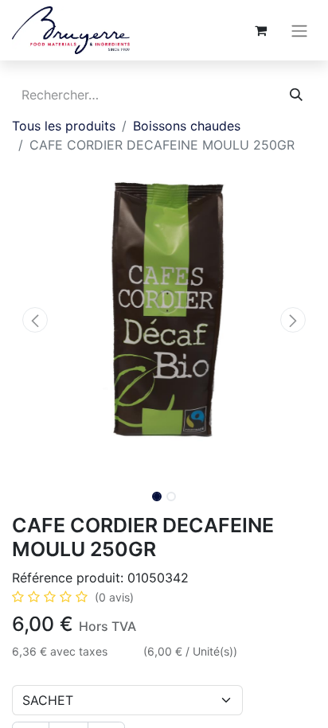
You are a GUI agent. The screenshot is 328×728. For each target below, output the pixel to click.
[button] (34, 320)
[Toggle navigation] (299, 30)
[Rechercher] (296, 95)
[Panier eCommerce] (260, 30)
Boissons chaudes (186, 126)
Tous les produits (63, 126)
